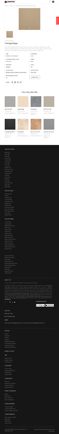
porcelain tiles (25, 294)
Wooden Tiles (8, 215)
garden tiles (8, 298)
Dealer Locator (9, 351)
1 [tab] (29, 28)
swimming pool (45, 296)
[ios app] (50, 305)
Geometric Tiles (9, 201)
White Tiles (7, 185)
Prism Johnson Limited (10, 417)
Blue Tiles (7, 156)
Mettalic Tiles (8, 205)
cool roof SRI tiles (20, 296)
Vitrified (8, 67)
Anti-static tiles (29, 296)
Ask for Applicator (9, 399)
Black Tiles (7, 154)
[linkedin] (12, 302)
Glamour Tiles (8, 229)
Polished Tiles (8, 249)
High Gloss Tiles (9, 235)
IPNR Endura (8, 421)
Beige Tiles (7, 152)
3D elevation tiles (24, 293)
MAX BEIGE (21, 132)
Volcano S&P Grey (49, 132)
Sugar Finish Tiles (9, 271)
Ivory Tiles (7, 165)
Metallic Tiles (8, 167)
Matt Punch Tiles (9, 243)
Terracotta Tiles (9, 183)
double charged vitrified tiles (19, 298)
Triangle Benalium (10, 132)
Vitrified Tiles (8, 372)
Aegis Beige (21, 109)
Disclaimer (51, 431)
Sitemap (36, 429)
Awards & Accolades (10, 383)
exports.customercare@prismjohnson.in (34, 323)
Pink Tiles (7, 175)
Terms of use (42, 429)
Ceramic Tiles (8, 368)
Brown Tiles (7, 158)
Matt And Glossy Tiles (10, 239)
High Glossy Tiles (9, 237)
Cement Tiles (8, 197)
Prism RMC (7, 419)
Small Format (8, 362)
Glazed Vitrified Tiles (10, 370)
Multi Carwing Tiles (9, 245)
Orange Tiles (8, 173)
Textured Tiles (8, 273)
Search (12, 6)
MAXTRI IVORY (47, 109)
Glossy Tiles (8, 231)
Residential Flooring (10, 341)
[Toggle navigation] (52, 2)
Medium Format (9, 360)
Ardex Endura (8, 423)
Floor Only (33, 72)
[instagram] (10, 302)
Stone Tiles (7, 213)
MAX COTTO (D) (35, 132)
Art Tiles (6, 195)
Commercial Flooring (10, 343)
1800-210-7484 (9, 313)
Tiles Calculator (9, 397)
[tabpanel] (29, 19)
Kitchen (6, 334)
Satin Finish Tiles (9, 261)
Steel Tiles (7, 269)
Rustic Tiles (7, 259)
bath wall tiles (17, 294)
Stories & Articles (9, 387)
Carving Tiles (8, 222)
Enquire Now (57, 21)
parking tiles (37, 296)
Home (6, 6)
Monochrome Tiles (9, 207)
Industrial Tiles (8, 374)
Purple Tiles (7, 177)
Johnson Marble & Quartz (11, 410)
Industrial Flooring (9, 345)
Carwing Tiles (8, 224)
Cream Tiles (8, 160)
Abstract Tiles (8, 194)
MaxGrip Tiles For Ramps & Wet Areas (25, 6)
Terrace (7, 337)
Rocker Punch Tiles (9, 257)
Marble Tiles (8, 203)
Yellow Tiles (7, 187)
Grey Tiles (7, 164)
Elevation (7, 339)
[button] (50, 1)
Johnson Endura (9, 407)
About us (7, 381)
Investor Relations (9, 385)
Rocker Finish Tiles (9, 255)
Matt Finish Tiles (9, 241)
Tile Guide (7, 396)
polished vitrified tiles (34, 294)
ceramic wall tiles (15, 293)
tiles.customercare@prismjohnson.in (14, 323)
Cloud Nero (34, 109)
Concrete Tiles (8, 199)
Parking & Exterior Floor (10, 347)
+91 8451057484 (10, 316)
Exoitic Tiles (7, 227)
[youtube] (14, 302)
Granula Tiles (8, 233)
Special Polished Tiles (10, 265)
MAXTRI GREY (8, 109)
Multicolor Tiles (8, 171)
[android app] (40, 305)
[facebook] (5, 302)
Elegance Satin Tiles (10, 226)
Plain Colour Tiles (9, 209)
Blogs (6, 394)
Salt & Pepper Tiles (9, 211)
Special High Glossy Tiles (11, 263)
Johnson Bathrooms (10, 408)
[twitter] (7, 302)
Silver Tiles (7, 181)
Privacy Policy (50, 429)
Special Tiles (8, 267)
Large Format (8, 358)
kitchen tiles (10, 294)
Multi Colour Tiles (9, 169)
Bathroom (7, 336)
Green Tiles (7, 162)
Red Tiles (7, 179)
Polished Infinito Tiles (10, 247)
